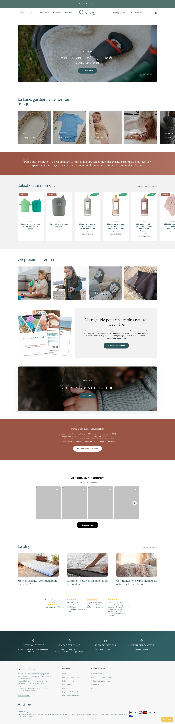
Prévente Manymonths (87, 4)
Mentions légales (55, 714)
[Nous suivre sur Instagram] (24, 704)
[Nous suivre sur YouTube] (29, 704)
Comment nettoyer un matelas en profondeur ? (87, 582)
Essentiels (43, 13)
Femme (68, 13)
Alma (73, 652)
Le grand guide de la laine (87, 449)
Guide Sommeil (97, 674)
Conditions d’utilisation (26, 716)
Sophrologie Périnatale (71, 692)
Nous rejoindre (87, 525)
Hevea (87, 221)
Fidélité (65, 688)
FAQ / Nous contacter (70, 695)
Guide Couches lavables (100, 681)
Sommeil (21, 13)
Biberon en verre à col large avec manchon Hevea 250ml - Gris (87, 226)
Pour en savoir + (24, 695)
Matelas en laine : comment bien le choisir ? (37, 582)
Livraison (65, 674)
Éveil (32, 13)
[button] (63, 606)
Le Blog (94, 688)
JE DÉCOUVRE (87, 70)
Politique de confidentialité (27, 714)
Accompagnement (120, 13)
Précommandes (68, 681)
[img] (52, 605)
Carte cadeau (67, 685)
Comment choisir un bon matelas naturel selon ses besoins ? (136, 582)
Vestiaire (56, 13)
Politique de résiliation (71, 714)
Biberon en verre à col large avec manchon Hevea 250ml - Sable (116, 226)
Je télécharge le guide (116, 345)
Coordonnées (42, 714)
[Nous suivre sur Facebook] (19, 704)
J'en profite (87, 396)
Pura (30, 221)
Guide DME (95, 685)
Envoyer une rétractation (72, 677)
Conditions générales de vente (112, 714)
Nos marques (136, 13)
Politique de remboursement (90, 714)
